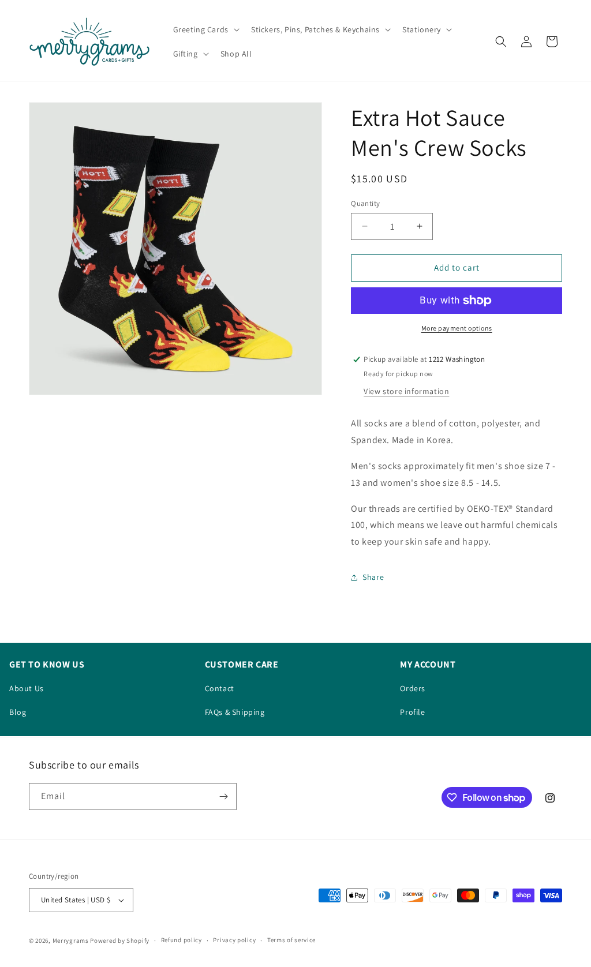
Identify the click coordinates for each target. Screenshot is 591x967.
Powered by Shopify (119, 940)
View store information (406, 391)
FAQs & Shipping (235, 712)
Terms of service (291, 940)
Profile (412, 712)
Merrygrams (71, 940)
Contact (219, 688)
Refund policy (181, 940)
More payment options (456, 328)
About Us (26, 688)
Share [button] (373, 577)
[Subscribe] (223, 796)
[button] (205, 29)
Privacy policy (234, 940)
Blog (17, 712)
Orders (412, 688)
